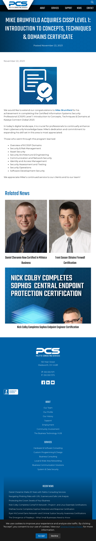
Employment (48, 425)
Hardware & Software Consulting (48, 448)
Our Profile (48, 412)
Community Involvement (48, 429)
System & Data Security (48, 469)
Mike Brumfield (63, 110)
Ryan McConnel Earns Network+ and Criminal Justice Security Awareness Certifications (47, 513)
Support (68, 8)
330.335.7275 (49, 375)
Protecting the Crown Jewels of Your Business (29, 500)
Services (55, 8)
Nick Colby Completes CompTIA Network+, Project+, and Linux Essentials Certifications (47, 505)
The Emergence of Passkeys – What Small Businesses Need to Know (39, 517)
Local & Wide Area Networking (48, 461)
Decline (54, 536)
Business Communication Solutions (48, 465)
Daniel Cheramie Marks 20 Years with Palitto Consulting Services (37, 492)
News (79, 8)
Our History (48, 416)
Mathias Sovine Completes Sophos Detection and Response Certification (41, 509)
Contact (90, 8)
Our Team (48, 408)
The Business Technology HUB (48, 433)
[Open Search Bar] (92, 2)
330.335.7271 (49, 372)
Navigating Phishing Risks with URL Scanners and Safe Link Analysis (38, 496)
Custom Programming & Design (48, 452)
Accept (41, 536)
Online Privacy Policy (71, 526)
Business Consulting (48, 456)
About (42, 8)
